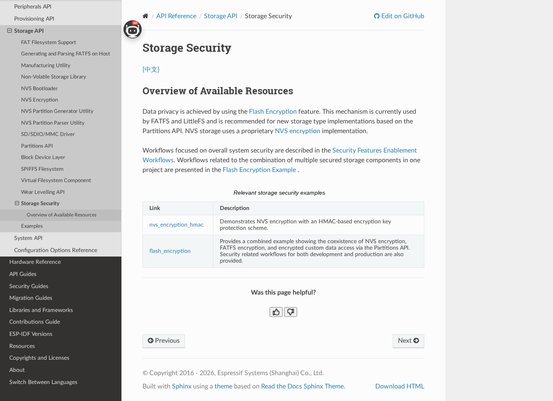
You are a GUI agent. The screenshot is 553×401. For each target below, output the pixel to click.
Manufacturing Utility (45, 65)
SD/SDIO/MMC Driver (48, 134)
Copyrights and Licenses (39, 358)
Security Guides (28, 286)
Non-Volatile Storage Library (53, 77)
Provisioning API (34, 19)
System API (28, 238)
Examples (32, 226)
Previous (166, 340)
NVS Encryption (39, 100)
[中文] (151, 69)
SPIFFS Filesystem (42, 169)
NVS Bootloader (39, 88)
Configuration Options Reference (55, 250)
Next (405, 340)
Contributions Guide (34, 322)
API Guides (22, 274)
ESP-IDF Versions (30, 334)
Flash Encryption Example (260, 170)
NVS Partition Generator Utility (57, 111)
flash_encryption (170, 251)
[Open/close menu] (9, 31)
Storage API (29, 31)
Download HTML (399, 386)
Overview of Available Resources (61, 215)
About (17, 370)
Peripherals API (32, 7)
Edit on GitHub (402, 16)
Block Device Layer (43, 157)
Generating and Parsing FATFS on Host (65, 54)
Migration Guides (30, 298)
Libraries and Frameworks (41, 310)
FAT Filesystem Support (48, 42)
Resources (22, 346)
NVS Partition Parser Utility (53, 123)
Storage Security (40, 203)
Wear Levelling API (43, 192)
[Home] (146, 16)
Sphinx (181, 386)
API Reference (176, 16)
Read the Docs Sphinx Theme (302, 386)
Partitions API (37, 146)
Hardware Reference (35, 262)
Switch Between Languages (43, 382)
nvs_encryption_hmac (176, 225)
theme (223, 386)
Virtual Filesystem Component (56, 180)
